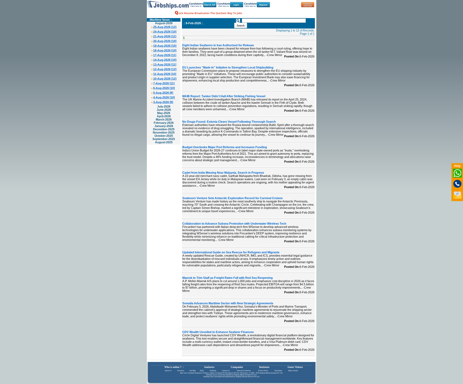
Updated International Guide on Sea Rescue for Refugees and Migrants (230, 252)
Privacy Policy (263, 371)
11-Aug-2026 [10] (164, 74)
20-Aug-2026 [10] (164, 41)
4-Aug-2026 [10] (164, 97)
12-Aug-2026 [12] (164, 69)
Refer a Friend (293, 371)
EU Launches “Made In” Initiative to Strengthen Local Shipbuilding (227, 67)
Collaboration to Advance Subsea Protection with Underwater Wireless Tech (234, 223)
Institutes (264, 367)
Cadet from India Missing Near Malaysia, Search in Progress (223, 172)
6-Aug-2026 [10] (164, 88)
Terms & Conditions (244, 371)
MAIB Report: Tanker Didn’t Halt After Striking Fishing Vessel (223, 96)
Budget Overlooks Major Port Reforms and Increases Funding (224, 147)
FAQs (202, 371)
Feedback (213, 371)
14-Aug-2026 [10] (164, 59)
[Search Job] (209, 4)
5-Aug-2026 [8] (163, 92)
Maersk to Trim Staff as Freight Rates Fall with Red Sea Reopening (227, 277)
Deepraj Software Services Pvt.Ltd (247, 376)
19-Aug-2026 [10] (164, 45)
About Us (168, 371)
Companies (237, 367)
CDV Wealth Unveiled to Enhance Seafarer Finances (218, 332)
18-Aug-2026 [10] (164, 50)
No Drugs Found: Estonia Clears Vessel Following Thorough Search (229, 121)
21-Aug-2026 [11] (164, 36)
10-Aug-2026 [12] (164, 78)
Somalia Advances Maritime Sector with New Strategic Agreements (227, 303)
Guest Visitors (295, 367)
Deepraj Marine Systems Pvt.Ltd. (245, 375)
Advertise (180, 371)
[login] (236, 4)
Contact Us (226, 371)
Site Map (193, 371)
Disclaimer (278, 371)
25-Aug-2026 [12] (164, 27)
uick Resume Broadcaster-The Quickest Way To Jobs (208, 13)
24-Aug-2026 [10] (164, 31)
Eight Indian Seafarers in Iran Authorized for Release (218, 45)
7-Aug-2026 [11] (164, 83)
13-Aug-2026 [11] (164, 64)
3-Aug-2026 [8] (163, 102)
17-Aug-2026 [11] (164, 55)
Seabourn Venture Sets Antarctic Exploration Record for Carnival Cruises (232, 198)
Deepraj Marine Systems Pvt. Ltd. (271, 373)
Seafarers (209, 367)
